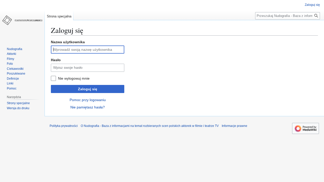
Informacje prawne (234, 126)
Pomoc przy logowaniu (88, 100)
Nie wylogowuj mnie (74, 78)
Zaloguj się (87, 89)
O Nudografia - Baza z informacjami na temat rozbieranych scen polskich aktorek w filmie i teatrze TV (150, 126)
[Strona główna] (22, 20)
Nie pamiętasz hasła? (87, 107)
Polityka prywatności (64, 126)
